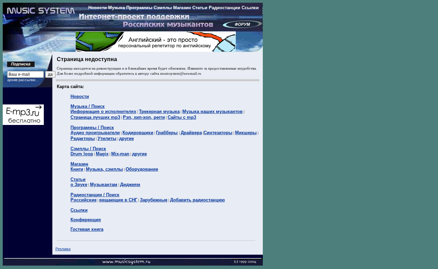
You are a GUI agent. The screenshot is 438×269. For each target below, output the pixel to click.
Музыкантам (103, 184)
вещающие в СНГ (118, 199)
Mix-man (120, 153)
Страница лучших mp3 (95, 117)
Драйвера (191, 132)
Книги (76, 169)
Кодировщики (138, 132)
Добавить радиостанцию (197, 199)
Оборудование (142, 169)
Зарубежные (153, 199)
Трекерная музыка (159, 111)
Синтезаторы (218, 132)
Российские (83, 199)
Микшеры (246, 132)
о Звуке (78, 184)
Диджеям (130, 184)
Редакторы (82, 138)
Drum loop (81, 153)
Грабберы (167, 132)
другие (126, 138)
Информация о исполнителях (103, 111)
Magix (102, 153)
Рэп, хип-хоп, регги (144, 117)
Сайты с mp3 (182, 117)
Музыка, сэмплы (104, 169)
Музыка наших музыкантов (212, 111)
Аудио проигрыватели (95, 132)
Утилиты (107, 138)
